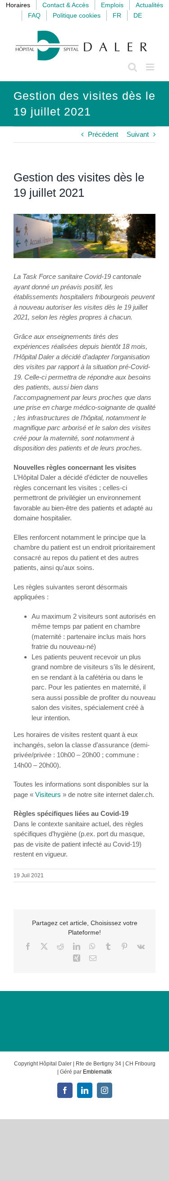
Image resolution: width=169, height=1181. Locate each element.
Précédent (103, 134)
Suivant (138, 134)
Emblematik (97, 1072)
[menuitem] (117, 15)
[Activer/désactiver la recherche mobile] (132, 67)
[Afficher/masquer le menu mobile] (150, 67)
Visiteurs (48, 794)
